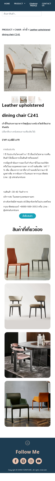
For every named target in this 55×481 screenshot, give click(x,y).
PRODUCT (19, 3)
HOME (7, 3)
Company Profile (34, 4)
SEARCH (47, 13)
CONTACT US (46, 4)
